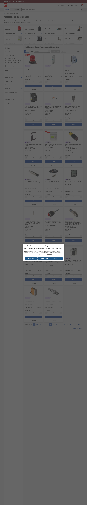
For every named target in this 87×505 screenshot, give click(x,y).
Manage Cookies (43, 258)
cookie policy (49, 254)
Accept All (31, 258)
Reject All (56, 258)
